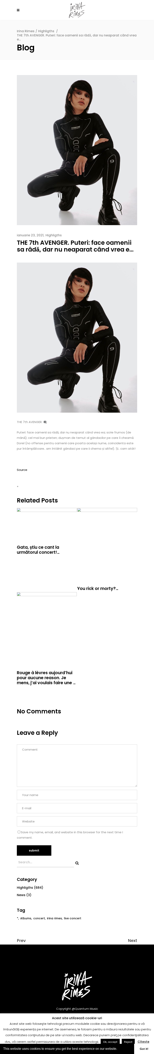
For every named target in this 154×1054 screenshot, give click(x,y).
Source (22, 470)
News (21, 895)
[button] (118, 1049)
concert (39, 918)
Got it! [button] (144, 1048)
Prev (21, 940)
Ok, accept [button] (110, 1042)
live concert (72, 918)
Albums (25, 918)
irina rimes (54, 918)
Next (132, 940)
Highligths (46, 31)
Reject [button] (128, 1042)
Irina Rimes (25, 31)
